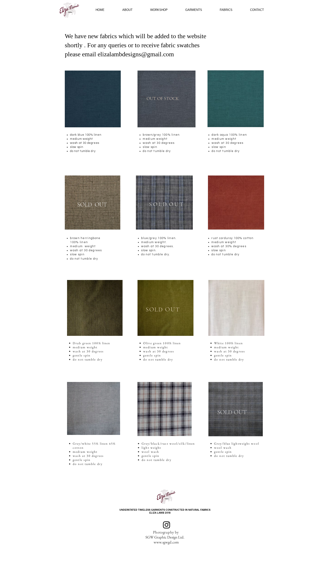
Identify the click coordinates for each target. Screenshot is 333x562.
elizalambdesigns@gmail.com (136, 54)
